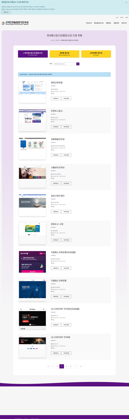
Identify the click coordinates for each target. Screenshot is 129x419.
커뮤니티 (124, 23)
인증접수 (108, 23)
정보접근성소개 (98, 23)
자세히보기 (56, 98)
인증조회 (116, 23)
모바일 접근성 (64, 54)
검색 (51, 63)
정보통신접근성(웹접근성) (32, 54)
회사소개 (89, 23)
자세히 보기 (6, 12)
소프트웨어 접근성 (96, 54)
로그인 (117, 17)
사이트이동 (66, 98)
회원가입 (121, 17)
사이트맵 (126, 17)
